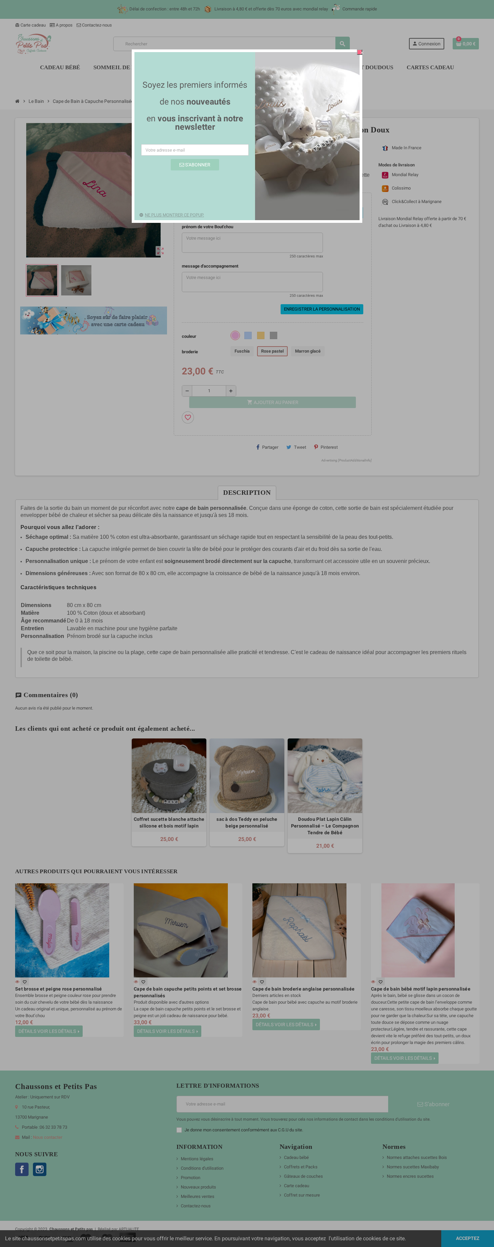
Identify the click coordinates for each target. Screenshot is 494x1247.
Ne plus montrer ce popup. (174, 214)
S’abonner (197, 164)
